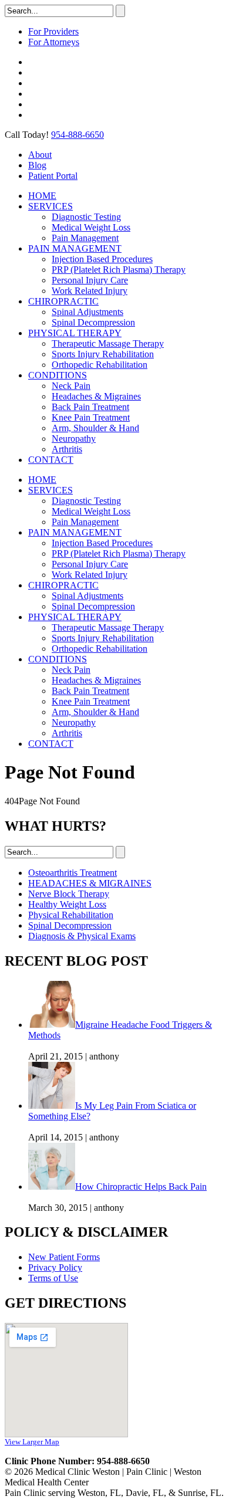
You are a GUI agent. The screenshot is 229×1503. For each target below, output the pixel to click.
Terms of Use (53, 1278)
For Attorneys (53, 42)
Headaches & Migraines (96, 396)
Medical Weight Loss (91, 227)
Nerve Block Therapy (68, 894)
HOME (42, 196)
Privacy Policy (55, 1267)
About (40, 155)
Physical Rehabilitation (70, 915)
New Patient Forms (64, 1257)
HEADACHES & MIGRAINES (89, 883)
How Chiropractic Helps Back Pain (141, 1186)
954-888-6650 (77, 135)
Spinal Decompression (93, 322)
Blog (37, 165)
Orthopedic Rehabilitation (99, 365)
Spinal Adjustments (87, 312)
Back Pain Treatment (90, 407)
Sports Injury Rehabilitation (103, 354)
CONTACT (50, 460)
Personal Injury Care (90, 280)
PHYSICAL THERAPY (75, 333)
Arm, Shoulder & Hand (95, 428)
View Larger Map (32, 1441)
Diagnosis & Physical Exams (82, 936)
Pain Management (85, 238)
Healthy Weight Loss (67, 904)
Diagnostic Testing (86, 217)
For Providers (53, 31)
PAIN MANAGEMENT (75, 248)
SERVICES (50, 206)
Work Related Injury (89, 291)
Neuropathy (74, 439)
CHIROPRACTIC (63, 301)
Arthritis (67, 449)
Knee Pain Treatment (91, 417)
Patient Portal (53, 176)
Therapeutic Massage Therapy (108, 343)
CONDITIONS (57, 375)
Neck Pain (71, 386)
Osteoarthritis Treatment (72, 873)
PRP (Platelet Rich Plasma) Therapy (119, 270)
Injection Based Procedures (102, 259)
